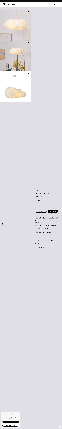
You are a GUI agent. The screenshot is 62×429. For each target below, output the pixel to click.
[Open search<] (54, 4)
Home (3, 8)
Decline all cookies (10, 425)
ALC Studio (38, 190)
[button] (57, 207)
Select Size (37, 200)
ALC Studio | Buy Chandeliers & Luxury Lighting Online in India (31, 0)
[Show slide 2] (2, 224)
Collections (8, 8)
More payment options (52, 213)
